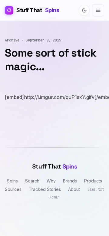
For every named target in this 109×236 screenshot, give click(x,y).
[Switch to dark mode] (84, 10)
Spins (12, 180)
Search (32, 180)
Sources (13, 189)
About (74, 189)
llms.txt (95, 189)
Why (51, 180)
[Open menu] (98, 10)
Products (93, 180)
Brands (70, 180)
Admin (54, 197)
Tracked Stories (45, 189)
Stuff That (37, 10)
